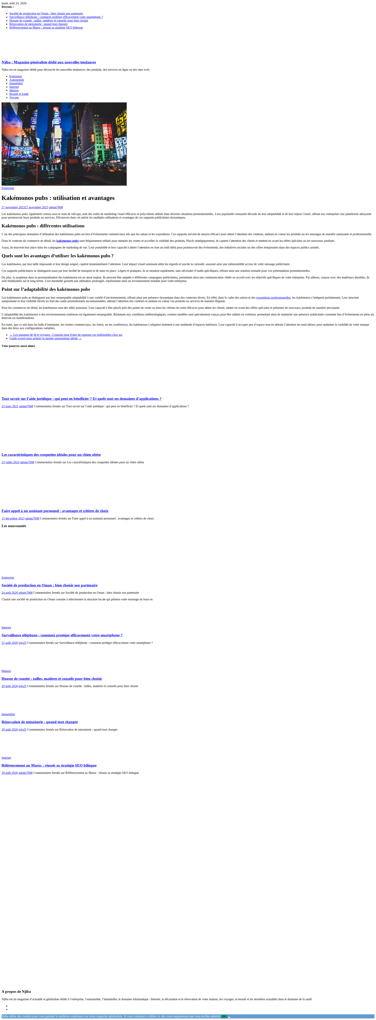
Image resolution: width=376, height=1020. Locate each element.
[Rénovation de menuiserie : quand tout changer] (22, 707)
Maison (14, 90)
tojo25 (22, 642)
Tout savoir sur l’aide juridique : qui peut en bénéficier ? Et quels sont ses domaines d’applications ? (82, 399)
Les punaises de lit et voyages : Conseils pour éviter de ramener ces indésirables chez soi (65, 334)
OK (224, 1016)
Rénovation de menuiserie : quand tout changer (38, 24)
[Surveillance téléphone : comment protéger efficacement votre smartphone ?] (22, 620)
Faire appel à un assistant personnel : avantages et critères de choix (55, 511)
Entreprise (15, 76)
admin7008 (56, 207)
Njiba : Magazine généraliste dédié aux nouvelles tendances (49, 62)
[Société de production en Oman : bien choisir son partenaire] (47, 571)
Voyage (14, 97)
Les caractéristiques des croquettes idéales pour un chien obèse (51, 455)
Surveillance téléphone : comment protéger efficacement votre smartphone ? (56, 17)
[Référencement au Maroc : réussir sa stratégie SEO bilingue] (22, 751)
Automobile (16, 79)
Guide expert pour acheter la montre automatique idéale (45, 338)
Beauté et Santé (19, 94)
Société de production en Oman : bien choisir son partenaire (46, 13)
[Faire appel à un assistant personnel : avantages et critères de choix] (40, 503)
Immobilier (16, 83)
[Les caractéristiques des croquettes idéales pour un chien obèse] (40, 447)
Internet (14, 87)
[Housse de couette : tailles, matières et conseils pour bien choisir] (22, 664)
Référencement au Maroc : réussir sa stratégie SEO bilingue (46, 27)
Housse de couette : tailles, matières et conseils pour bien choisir (48, 20)
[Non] (228, 1017)
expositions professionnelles (273, 297)
